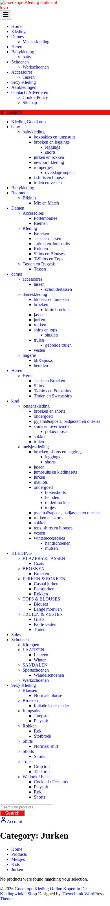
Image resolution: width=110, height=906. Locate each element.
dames (17, 274)
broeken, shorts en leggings (58, 451)
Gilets (39, 619)
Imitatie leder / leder (51, 705)
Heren (16, 370)
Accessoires (33, 213)
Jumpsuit (42, 715)
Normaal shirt (46, 746)
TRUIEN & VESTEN (43, 614)
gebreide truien (58, 345)
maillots (41, 482)
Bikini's (29, 197)
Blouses (41, 604)
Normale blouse (48, 695)
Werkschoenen (36, 680)
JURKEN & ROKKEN (44, 578)
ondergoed (43, 416)
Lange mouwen (48, 609)
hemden (41, 365)
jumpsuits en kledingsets (55, 472)
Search (12, 813)
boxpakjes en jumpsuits (54, 137)
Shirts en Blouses (49, 253)
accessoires (32, 279)
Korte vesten (45, 624)
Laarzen (41, 654)
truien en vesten (48, 182)
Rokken (41, 248)
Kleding (30, 228)
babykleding (34, 131)
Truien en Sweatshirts (53, 395)
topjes (50, 507)
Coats (39, 563)
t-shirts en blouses (49, 177)
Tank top (42, 771)
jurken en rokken (49, 157)
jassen (39, 314)
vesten (39, 350)
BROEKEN (34, 568)
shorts (50, 152)
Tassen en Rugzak (39, 263)
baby (15, 126)
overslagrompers (59, 172)
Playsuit (41, 720)
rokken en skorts (48, 517)
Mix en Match (46, 203)
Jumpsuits (31, 710)
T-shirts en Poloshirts (52, 390)
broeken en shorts (49, 411)
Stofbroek (42, 736)
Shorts (28, 751)
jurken (39, 319)
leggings (52, 147)
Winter (40, 659)
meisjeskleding (36, 446)
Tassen (40, 269)
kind (15, 401)
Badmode (19, 192)
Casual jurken (46, 583)
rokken (40, 324)
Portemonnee (45, 218)
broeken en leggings (52, 142)
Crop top (42, 766)
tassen (39, 284)
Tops (27, 761)
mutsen (51, 548)
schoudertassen (58, 289)
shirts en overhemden (53, 426)
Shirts (39, 385)
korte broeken (57, 309)
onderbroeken (57, 502)
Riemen (41, 223)
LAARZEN (33, 649)
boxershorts (55, 492)
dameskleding (35, 294)
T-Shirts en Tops (48, 258)
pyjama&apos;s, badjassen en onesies (67, 421)
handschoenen (58, 543)
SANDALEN (35, 665)
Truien (39, 629)
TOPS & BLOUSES (41, 599)
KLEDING (21, 553)
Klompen (31, 644)
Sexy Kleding (23, 685)
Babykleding (22, 187)
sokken (40, 436)
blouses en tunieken (51, 299)
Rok (37, 731)
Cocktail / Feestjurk (51, 781)
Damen (17, 208)
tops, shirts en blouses (53, 527)
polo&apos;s (56, 431)
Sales (16, 634)
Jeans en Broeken (49, 380)
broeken (41, 304)
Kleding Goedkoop (28, 121)
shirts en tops (45, 329)
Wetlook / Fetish (37, 776)
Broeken (41, 233)
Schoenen (20, 639)
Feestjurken (44, 588)
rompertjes (43, 167)
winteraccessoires (49, 538)
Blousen (30, 690)
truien (39, 340)
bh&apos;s (43, 360)
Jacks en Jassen (47, 238)
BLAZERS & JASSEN (44, 558)
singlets (51, 335)
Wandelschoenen (49, 675)
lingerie (29, 355)
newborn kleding (49, 162)
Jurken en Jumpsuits (52, 243)
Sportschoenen (36, 670)
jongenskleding (36, 406)
